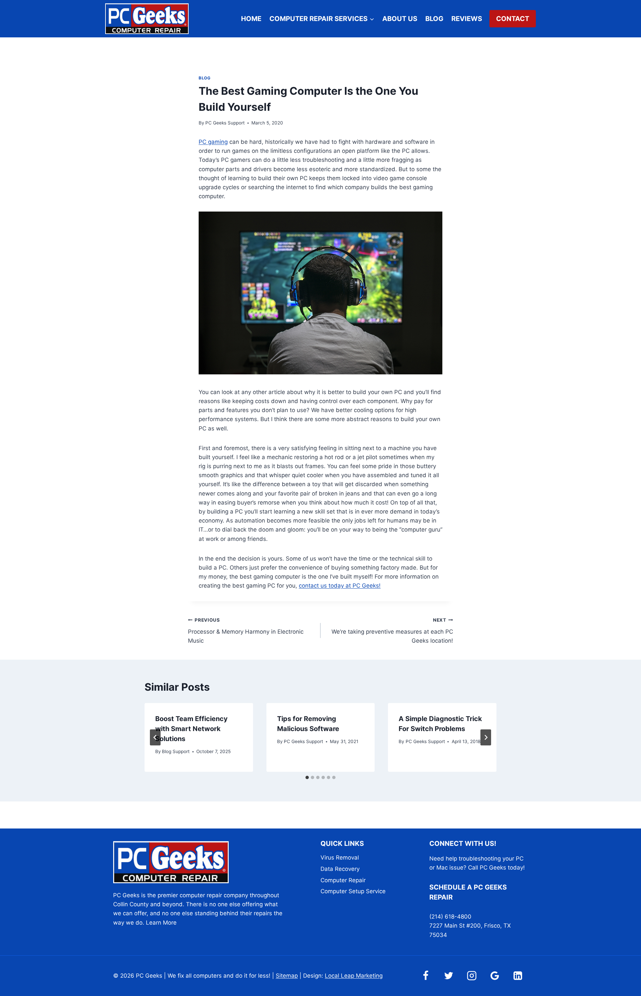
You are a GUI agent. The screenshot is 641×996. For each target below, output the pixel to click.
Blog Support (176, 751)
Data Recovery (340, 869)
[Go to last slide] (155, 737)
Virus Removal (339, 857)
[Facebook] (426, 976)
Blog (434, 19)
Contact (512, 19)
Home (251, 19)
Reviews (466, 19)
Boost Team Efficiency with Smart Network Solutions (191, 729)
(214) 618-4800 (450, 916)
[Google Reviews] (495, 976)
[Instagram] (472, 976)
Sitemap (287, 975)
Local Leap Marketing (354, 975)
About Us (399, 19)
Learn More (161, 922)
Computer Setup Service (353, 891)
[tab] (307, 777)
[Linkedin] (518, 976)
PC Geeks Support (225, 122)
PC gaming (213, 141)
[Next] (485, 737)
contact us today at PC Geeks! (340, 585)
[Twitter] (449, 976)
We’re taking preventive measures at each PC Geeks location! (392, 630)
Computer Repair (343, 880)
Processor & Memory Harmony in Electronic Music (245, 630)
